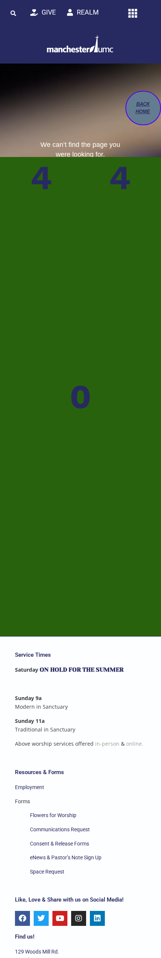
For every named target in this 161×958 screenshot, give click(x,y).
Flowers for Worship (53, 815)
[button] (13, 13)
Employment (29, 787)
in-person (107, 743)
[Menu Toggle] (132, 13)
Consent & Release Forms (59, 844)
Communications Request (60, 829)
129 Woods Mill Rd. (37, 952)
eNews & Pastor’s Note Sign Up (65, 857)
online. (134, 743)
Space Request (47, 872)
